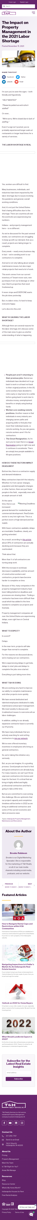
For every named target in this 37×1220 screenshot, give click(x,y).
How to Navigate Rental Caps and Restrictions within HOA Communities (17, 926)
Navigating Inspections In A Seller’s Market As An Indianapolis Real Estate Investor (18, 966)
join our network (21, 738)
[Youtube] (10, 1123)
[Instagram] (22, 1123)
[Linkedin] (16, 1123)
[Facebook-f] (4, 1123)
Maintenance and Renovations (12, 821)
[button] (8, 77)
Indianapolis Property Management (18, 819)
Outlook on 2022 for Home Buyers (17, 1003)
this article (26, 540)
